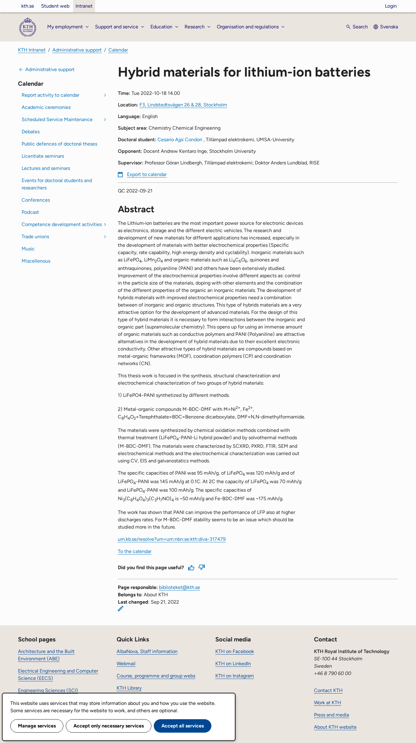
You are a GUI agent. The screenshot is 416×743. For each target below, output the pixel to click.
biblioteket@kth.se (179, 587)
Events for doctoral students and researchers (57, 184)
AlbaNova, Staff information (147, 651)
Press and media (331, 715)
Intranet (84, 6)
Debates (31, 132)
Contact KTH (328, 690)
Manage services (37, 726)
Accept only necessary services (108, 726)
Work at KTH (327, 702)
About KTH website (335, 727)
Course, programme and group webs (156, 676)
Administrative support (77, 50)
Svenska (389, 27)
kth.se (27, 6)
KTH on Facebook (234, 651)
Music (28, 249)
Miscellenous (36, 261)
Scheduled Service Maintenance (57, 119)
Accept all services (182, 726)
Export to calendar (147, 174)
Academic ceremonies (46, 107)
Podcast (30, 212)
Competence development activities (62, 224)
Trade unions (35, 236)
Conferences (36, 200)
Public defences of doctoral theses (59, 144)
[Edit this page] (120, 608)
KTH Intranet (32, 50)
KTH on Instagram (234, 676)
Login (391, 6)
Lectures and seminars (46, 168)
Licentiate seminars (43, 156)
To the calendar (134, 551)
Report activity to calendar (50, 95)
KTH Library (129, 688)
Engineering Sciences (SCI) (48, 690)
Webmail (126, 663)
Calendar (118, 50)
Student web (55, 6)
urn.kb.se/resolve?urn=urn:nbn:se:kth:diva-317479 (172, 539)
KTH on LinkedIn (233, 663)
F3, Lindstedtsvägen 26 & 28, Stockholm (183, 105)
